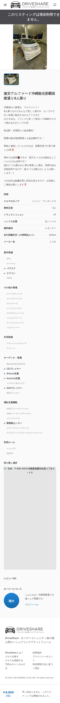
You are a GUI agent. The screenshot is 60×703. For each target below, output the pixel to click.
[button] (30, 46)
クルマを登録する (14, 660)
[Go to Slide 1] (11, 79)
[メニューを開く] (5, 5)
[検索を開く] (54, 5)
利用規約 (37, 652)
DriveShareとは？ (14, 652)
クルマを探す (12, 656)
